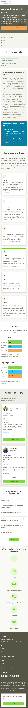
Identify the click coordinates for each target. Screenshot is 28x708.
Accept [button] (13, 703)
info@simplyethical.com (7, 639)
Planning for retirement (7, 60)
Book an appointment (6, 668)
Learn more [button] (6, 699)
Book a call (15, 439)
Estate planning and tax (7, 65)
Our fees (3, 40)
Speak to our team (6, 43)
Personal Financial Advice (7, 656)
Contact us (4, 666)
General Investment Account (8, 654)
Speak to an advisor (14, 28)
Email (14, 436)
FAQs (2, 45)
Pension (3, 648)
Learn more (6, 432)
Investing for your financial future (9, 58)
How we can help (5, 34)
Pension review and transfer (8, 63)
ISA (2, 651)
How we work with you (7, 37)
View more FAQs (14, 539)
